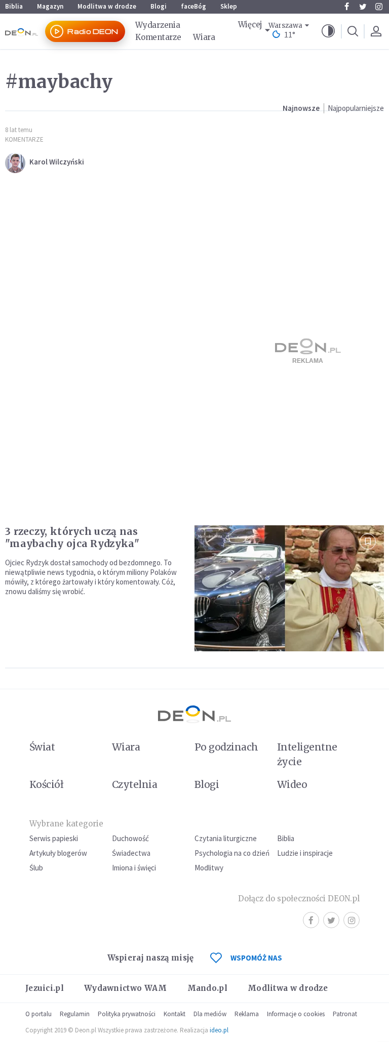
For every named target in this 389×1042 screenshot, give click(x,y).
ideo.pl (219, 1030)
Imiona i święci (134, 867)
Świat (42, 747)
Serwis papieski (53, 838)
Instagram (379, 7)
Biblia (14, 6)
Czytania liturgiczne (225, 838)
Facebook (346, 7)
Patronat (345, 1014)
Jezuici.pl (44, 988)
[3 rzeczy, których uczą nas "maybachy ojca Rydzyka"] (289, 588)
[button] (328, 31)
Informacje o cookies (296, 1014)
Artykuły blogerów (58, 853)
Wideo (292, 784)
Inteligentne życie (307, 754)
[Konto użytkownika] (376, 31)
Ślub (36, 867)
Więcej (250, 24)
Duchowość (130, 838)
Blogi (158, 6)
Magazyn (50, 6)
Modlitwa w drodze (106, 6)
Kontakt (174, 1014)
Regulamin (75, 1014)
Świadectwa (131, 853)
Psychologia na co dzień (231, 853)
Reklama (247, 1014)
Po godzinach (226, 747)
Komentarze (158, 37)
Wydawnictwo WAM (125, 988)
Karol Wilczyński (56, 161)
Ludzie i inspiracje (305, 853)
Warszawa (285, 25)
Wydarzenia (157, 25)
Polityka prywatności (126, 1014)
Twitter (363, 7)
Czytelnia (134, 784)
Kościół (46, 784)
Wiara (204, 37)
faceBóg (193, 6)
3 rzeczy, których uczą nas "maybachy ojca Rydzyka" (72, 537)
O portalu (38, 1014)
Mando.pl (207, 988)
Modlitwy (208, 867)
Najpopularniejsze (356, 108)
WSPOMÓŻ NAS (256, 958)
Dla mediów (209, 1014)
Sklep (228, 6)
